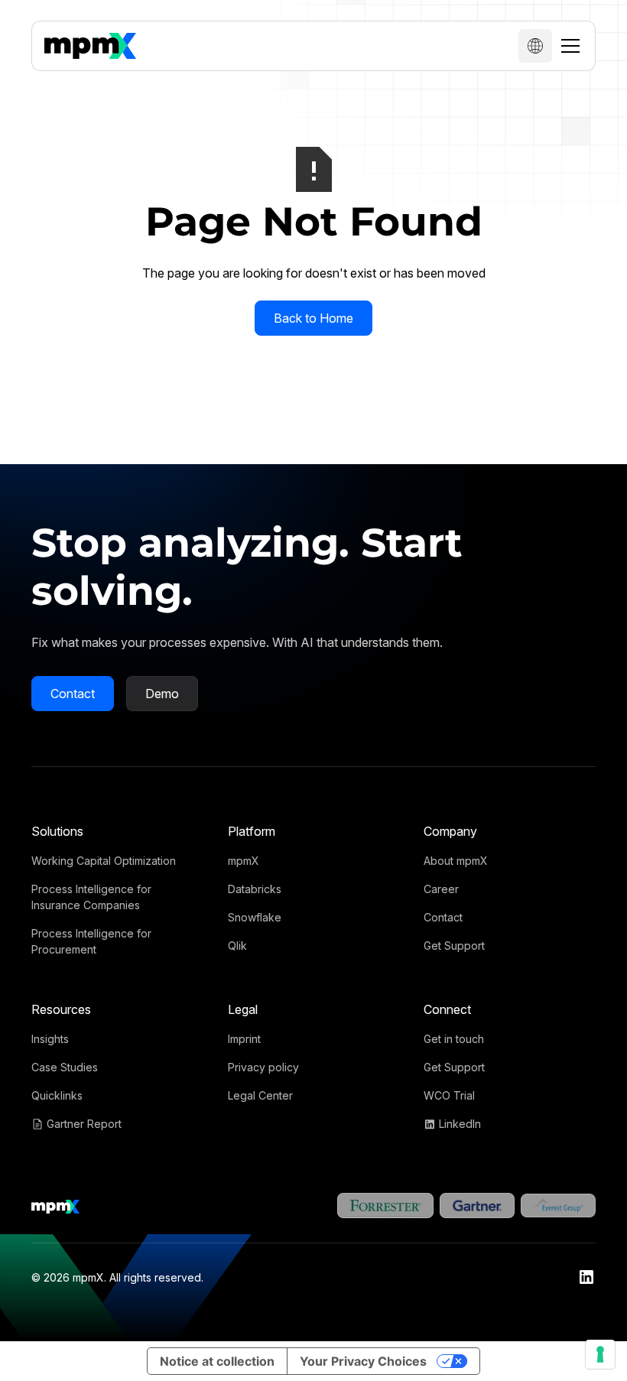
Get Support (454, 945)
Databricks (254, 888)
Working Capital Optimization (103, 860)
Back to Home (313, 318)
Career (441, 888)
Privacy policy (263, 1067)
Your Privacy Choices (363, 1361)
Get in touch (454, 1038)
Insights (50, 1038)
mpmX (243, 860)
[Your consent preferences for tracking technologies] (600, 1354)
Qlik (237, 945)
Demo (162, 693)
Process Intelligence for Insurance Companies (91, 896)
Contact (72, 693)
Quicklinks (57, 1095)
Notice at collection (217, 1361)
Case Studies (64, 1067)
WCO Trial (449, 1095)
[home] (90, 46)
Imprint (244, 1038)
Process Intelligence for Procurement (91, 941)
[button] (535, 46)
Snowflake (254, 917)
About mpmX (456, 860)
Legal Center (260, 1095)
